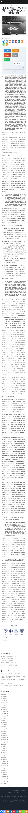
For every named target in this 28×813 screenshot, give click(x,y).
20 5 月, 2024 (12, 5)
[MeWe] (19, 41)
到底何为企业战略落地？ (7, 683)
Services (8, 790)
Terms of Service (17, 792)
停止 (7, 55)
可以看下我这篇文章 (9, 477)
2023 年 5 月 (4, 772)
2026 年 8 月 (4, 694)
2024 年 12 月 (4, 737)
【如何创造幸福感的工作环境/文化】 (10, 519)
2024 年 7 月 (4, 748)
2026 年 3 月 (4, 705)
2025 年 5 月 (4, 726)
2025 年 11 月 (4, 713)
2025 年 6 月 (4, 724)
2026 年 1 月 (4, 709)
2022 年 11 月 (4, 779)
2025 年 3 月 (4, 731)
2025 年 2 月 (4, 733)
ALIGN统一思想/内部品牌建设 (8, 656)
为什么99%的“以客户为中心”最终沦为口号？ (12, 674)
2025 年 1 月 (4, 735)
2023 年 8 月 (4, 768)
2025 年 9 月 (4, 718)
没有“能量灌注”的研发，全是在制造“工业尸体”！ (12, 685)
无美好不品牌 (10, 792)
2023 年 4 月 (4, 774)
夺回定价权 (11, 801)
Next (16, 646)
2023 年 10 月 (4, 766)
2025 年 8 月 (4, 720)
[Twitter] (7, 41)
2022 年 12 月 (4, 776)
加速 (7, 59)
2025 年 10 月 (4, 716)
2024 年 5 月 (4, 750)
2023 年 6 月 (4, 770)
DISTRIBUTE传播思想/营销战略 (8, 662)
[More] (7, 44)
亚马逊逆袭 (17, 801)
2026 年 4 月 (4, 703)
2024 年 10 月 (4, 742)
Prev (12, 646)
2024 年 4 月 (4, 752)
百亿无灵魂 (22, 801)
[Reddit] (10, 41)
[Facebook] (3, 41)
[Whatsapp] (3, 44)
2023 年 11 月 (4, 763)
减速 (15, 55)
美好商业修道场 (17, 790)
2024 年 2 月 (4, 757)
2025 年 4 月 (4, 729)
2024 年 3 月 (4, 755)
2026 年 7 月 (4, 696)
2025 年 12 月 (4, 711)
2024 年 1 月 (4, 759)
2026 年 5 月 (4, 700)
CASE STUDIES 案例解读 (7, 660)
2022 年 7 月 (4, 783)
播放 (7, 50)
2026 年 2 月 (4, 707)
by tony (17, 5)
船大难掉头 (5, 801)
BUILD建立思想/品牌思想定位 (8, 658)
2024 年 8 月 (4, 746)
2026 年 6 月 (4, 698)
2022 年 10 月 (4, 781)
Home (4, 790)
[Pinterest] (16, 41)
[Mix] (22, 41)
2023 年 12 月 (4, 761)
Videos (12, 790)
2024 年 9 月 (4, 744)
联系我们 (23, 790)
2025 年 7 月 (4, 722)
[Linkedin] (13, 41)
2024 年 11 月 (4, 739)
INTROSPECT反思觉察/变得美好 (9, 665)
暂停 (15, 50)
